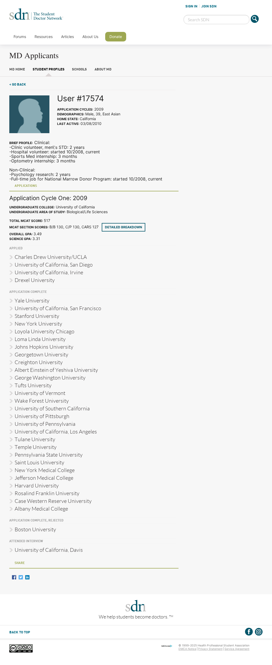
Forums (20, 36)
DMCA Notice (187, 649)
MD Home (17, 69)
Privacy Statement (210, 649)
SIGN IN (191, 6)
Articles (67, 36)
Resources (44, 36)
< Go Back (17, 84)
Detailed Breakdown (123, 227)
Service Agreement (236, 649)
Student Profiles (49, 69)
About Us (90, 36)
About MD (103, 69)
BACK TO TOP (19, 632)
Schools (79, 69)
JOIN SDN (208, 6)
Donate (115, 36)
